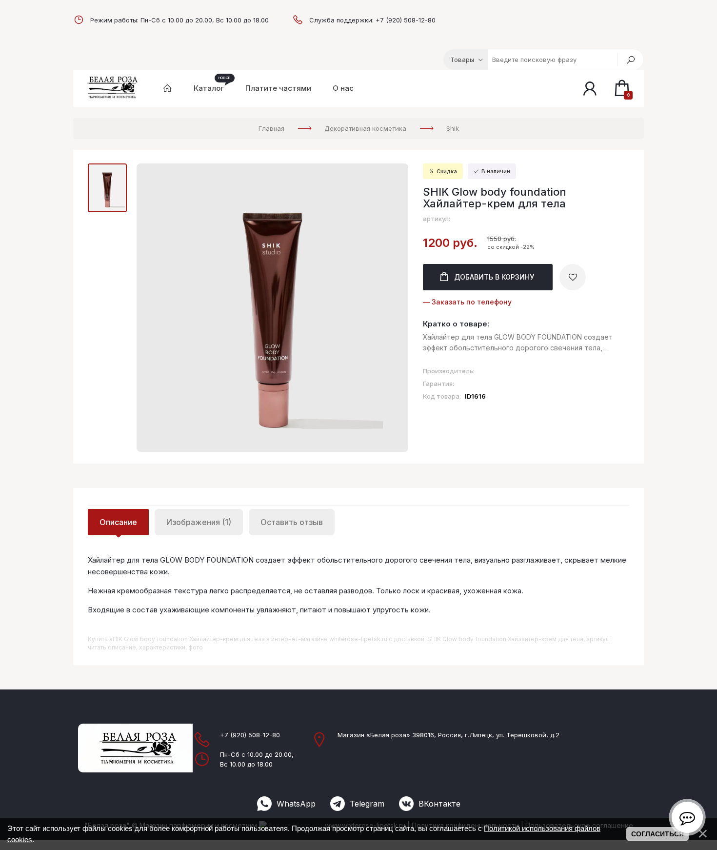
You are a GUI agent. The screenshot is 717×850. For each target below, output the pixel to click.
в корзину (494, 277)
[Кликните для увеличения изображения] (272, 307)
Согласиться (657, 834)
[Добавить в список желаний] (572, 277)
